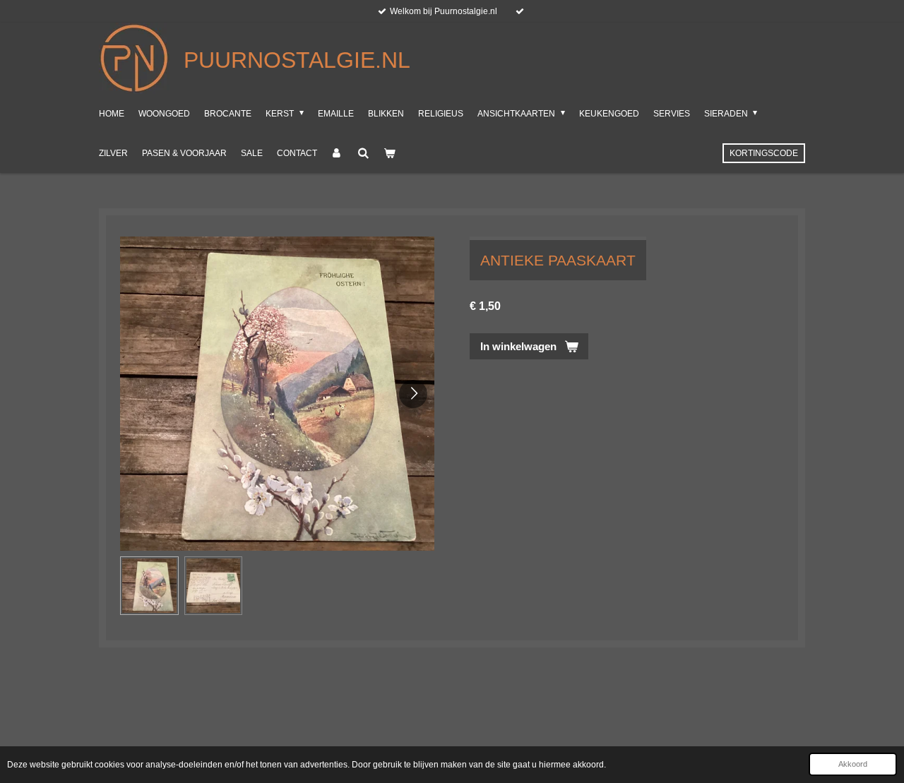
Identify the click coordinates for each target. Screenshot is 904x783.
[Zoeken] (363, 153)
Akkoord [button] (852, 764)
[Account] (337, 153)
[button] (149, 585)
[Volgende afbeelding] (413, 394)
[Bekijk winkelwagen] (389, 153)
